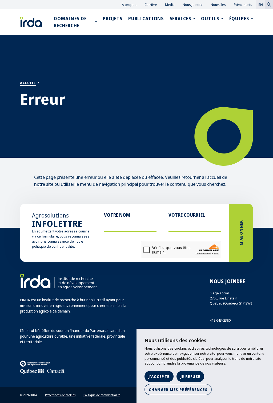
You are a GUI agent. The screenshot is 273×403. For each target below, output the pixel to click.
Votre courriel (186, 215)
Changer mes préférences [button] (178, 389)
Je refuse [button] (190, 376)
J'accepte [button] (159, 376)
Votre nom (117, 215)
